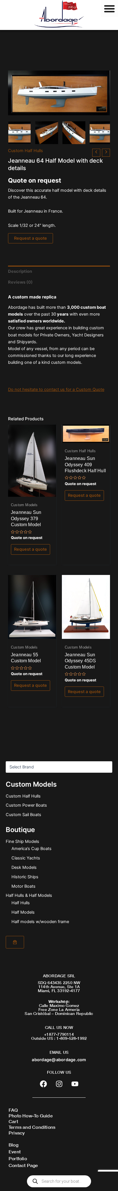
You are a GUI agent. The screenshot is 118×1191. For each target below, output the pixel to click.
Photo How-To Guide (31, 1115)
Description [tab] (20, 271)
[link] (15, 942)
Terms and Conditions (32, 1127)
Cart (13, 1121)
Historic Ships (24, 876)
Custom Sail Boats (23, 814)
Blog (13, 1144)
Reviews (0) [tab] (20, 282)
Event (15, 1151)
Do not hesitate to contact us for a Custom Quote (56, 389)
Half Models (23, 912)
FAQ (13, 1110)
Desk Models (24, 867)
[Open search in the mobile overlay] (59, 1181)
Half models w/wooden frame (40, 921)
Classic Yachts (25, 858)
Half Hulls (20, 902)
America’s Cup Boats (31, 848)
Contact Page (23, 1165)
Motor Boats (23, 886)
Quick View (32, 491)
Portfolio (18, 1158)
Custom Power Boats (26, 805)
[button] (109, 8)
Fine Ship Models (22, 841)
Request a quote (30, 238)
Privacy (17, 1132)
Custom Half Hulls (23, 796)
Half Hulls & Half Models (29, 895)
